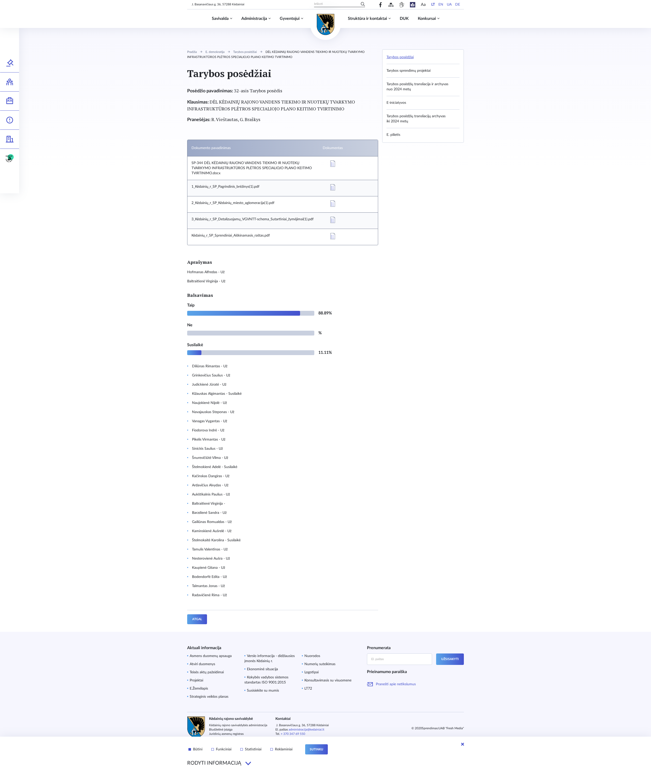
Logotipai (311, 672)
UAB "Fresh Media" (451, 728)
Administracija (254, 19)
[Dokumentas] (332, 164)
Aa (423, 5)
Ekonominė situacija (262, 669)
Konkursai (427, 19)
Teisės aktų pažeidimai (207, 672)
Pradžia (192, 51)
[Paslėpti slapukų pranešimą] (462, 744)
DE (457, 4)
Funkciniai (223, 749)
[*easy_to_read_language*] (412, 4)
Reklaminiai (283, 749)
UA (449, 4)
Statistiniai (253, 749)
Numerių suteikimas (319, 664)
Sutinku (316, 749)
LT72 (308, 688)
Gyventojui (290, 19)
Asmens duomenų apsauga (211, 656)
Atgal (197, 619)
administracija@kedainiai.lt (306, 729)
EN (440, 4)
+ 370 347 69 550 (293, 733)
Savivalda (220, 19)
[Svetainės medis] (391, 4)
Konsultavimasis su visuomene (327, 680)
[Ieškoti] (363, 4)
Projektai (196, 680)
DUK (404, 19)
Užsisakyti (450, 659)
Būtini (197, 749)
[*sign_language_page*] (401, 4)
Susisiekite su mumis (263, 690)
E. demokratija (215, 51)
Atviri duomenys (202, 664)
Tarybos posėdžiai (245, 51)
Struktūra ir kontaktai (367, 19)
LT (433, 4)
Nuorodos (312, 656)
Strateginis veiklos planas (209, 696)
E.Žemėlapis (199, 688)
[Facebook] (380, 4)
